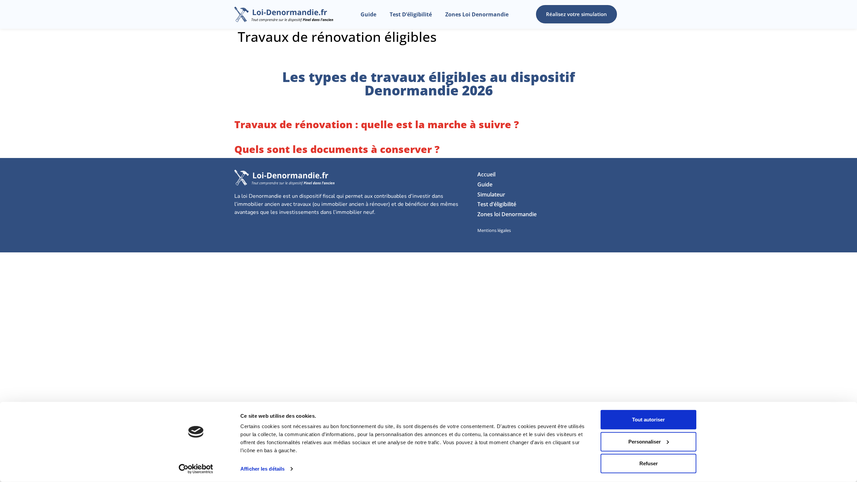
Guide (368, 14)
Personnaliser (644, 441)
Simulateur (491, 194)
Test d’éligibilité (411, 14)
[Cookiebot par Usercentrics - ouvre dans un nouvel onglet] (196, 469)
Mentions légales (494, 230)
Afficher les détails (262, 469)
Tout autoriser (648, 419)
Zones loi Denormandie (477, 14)
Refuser (648, 463)
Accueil (486, 174)
